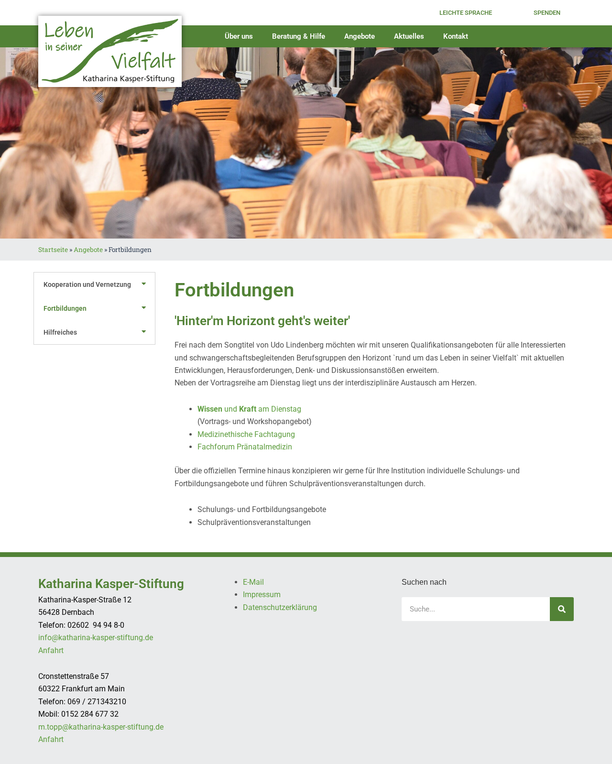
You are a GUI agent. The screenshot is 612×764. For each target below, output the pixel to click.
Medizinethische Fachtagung (246, 434)
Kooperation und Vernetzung (87, 284)
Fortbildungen (65, 308)
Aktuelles (409, 36)
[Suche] (562, 609)
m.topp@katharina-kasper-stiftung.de (101, 726)
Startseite (53, 249)
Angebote (359, 36)
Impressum (262, 594)
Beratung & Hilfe (298, 36)
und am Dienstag (249, 409)
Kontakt (455, 36)
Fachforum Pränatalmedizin (244, 446)
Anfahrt (51, 650)
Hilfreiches (60, 332)
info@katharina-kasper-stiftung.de (95, 637)
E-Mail (253, 582)
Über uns (239, 36)
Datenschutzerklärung (280, 607)
